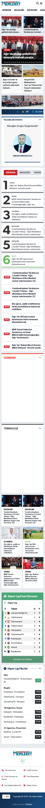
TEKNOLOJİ (11, 428)
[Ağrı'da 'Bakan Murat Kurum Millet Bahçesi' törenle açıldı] (33, 563)
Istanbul (15, 211)
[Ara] (37, 3)
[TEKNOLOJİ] (40, 428)
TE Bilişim (28, 804)
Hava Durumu (10, 770)
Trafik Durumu (32, 770)
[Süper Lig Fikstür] (40, 669)
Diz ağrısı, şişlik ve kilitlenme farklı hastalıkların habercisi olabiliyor (25, 217)
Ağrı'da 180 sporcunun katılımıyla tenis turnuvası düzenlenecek (23, 262)
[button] (41, 101)
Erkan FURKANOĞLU (22, 156)
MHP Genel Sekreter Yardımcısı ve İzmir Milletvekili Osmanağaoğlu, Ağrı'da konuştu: (26, 202)
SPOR (14, 256)
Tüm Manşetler (32, 776)
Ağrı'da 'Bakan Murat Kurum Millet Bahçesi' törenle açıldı (26, 187)
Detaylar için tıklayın (22, 659)
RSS (7, 796)
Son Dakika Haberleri (12, 785)
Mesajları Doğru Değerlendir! (22, 126)
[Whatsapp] (22, 761)
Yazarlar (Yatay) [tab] (13, 120)
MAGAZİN (19, 10)
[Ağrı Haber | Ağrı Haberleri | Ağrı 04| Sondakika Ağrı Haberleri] (11, 4)
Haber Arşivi (32, 785)
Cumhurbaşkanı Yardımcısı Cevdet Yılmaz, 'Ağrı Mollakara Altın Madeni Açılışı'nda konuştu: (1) (27, 232)
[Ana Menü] (41, 3)
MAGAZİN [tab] (25, 172)
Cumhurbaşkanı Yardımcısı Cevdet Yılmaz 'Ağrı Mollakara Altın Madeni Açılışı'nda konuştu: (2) (27, 247)
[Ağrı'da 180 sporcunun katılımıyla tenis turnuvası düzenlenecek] (33, 533)
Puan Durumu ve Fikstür (10, 778)
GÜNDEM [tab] (10, 172)
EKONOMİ (32, 10)
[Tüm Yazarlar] (40, 120)
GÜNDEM (6, 10)
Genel (12, 183)
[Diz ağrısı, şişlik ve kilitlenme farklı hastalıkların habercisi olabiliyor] (12, 533)
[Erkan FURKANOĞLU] (22, 144)
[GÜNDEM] (40, 358)
